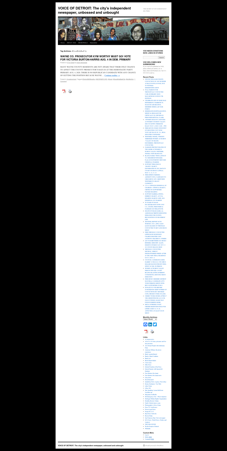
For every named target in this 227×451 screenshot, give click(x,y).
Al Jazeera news (149, 339)
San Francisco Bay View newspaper (155, 418)
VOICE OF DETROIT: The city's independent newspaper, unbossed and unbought (94, 10)
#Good (110, 79)
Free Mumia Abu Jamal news (153, 375)
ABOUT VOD (71, 43)
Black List (148, 358)
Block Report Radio (150, 360)
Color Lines (148, 363)
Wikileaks (148, 428)
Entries (148, 437)
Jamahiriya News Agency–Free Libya (155, 382)
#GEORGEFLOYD (101, 79)
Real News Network (150, 414)
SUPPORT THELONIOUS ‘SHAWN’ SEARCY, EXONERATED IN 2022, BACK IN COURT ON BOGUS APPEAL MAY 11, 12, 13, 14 (155, 168)
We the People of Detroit (152, 426)
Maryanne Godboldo (151, 394)
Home (63, 43)
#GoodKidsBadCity (119, 79)
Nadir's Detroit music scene (152, 403)
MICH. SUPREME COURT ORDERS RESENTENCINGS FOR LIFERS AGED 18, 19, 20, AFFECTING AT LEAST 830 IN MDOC (155, 308)
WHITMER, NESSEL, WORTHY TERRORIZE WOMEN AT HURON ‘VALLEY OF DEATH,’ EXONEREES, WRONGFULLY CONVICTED (155, 141)
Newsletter (93, 43)
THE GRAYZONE (150, 424)
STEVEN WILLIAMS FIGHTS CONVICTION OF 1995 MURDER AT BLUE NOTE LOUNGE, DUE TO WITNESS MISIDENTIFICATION (155, 83)
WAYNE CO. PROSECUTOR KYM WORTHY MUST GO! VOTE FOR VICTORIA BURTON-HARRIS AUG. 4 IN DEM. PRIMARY (95, 57)
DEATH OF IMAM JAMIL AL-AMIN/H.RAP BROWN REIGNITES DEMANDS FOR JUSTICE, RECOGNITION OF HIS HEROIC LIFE (156, 215)
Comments (149, 439)
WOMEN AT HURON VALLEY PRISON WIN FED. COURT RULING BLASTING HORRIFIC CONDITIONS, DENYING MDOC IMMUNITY (155, 272)
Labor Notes (148, 386)
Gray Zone (148, 377)
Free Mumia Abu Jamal (151, 373)
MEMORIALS (83, 43)
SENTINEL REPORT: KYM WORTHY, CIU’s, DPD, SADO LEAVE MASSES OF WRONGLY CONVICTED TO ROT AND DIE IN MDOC (156, 226)
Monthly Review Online (152, 401)
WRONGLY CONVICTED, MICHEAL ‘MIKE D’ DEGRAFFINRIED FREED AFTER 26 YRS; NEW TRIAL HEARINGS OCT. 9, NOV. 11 (155, 253)
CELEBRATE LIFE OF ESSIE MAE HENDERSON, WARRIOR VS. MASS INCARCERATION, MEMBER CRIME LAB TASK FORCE (155, 104)
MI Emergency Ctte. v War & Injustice (155, 397)
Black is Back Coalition (151, 356)
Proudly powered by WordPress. (154, 445)
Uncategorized (71, 79)
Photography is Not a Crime (153, 405)
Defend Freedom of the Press (153, 367)
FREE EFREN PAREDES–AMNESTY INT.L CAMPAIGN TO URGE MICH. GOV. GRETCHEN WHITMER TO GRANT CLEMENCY (155, 179)
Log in (147, 435)
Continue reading (112, 75)
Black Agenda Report (151, 354)
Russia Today (149, 416)
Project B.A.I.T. (149, 411)
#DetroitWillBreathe (88, 79)
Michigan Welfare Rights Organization (155, 399)
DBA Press (148, 365)
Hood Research (149, 380)
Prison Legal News (150, 409)
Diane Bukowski (82, 63)
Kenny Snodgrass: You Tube (153, 384)
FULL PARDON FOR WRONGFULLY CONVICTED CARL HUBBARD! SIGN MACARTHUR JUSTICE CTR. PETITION (154, 94)
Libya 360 (148, 388)
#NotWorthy (129, 79)
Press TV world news (151, 407)
